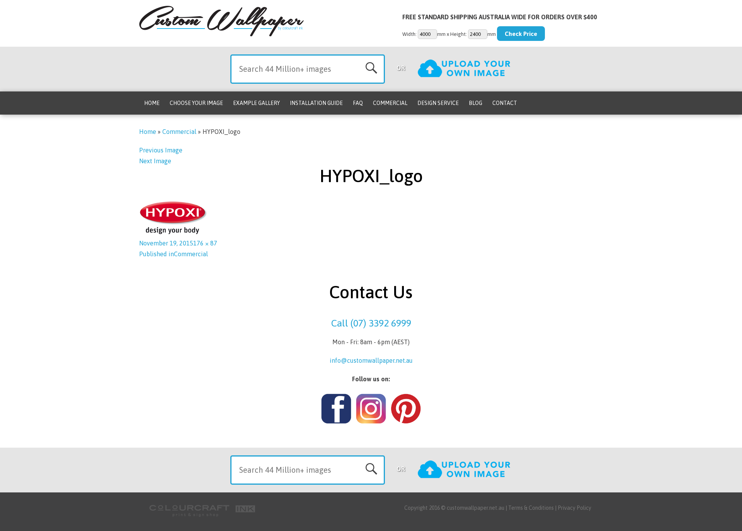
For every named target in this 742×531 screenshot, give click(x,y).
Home (152, 103)
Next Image (155, 160)
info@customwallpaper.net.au (371, 360)
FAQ (358, 103)
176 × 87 (205, 243)
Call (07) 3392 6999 (371, 323)
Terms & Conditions (531, 508)
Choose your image (196, 103)
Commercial (390, 103)
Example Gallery (256, 103)
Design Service (438, 103)
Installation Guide (316, 103)
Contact (504, 103)
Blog (475, 103)
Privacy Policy (574, 508)
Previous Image (160, 150)
